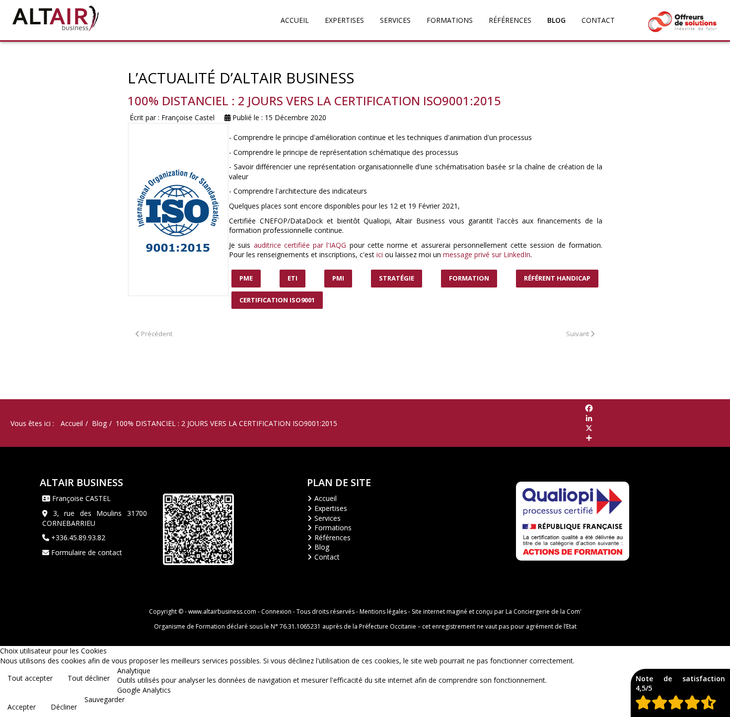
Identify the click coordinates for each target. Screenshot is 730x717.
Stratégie (396, 278)
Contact (598, 20)
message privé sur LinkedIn (486, 254)
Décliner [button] (64, 707)
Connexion (276, 611)
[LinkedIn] (657, 418)
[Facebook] (657, 408)
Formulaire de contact (85, 552)
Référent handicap (557, 278)
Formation (469, 278)
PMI (338, 278)
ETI (292, 278)
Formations (450, 20)
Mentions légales (383, 611)
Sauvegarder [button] (104, 699)
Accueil (295, 20)
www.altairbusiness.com (222, 611)
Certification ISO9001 (277, 299)
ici (379, 254)
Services (395, 20)
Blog (556, 20)
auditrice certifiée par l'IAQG (300, 245)
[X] (657, 428)
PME (246, 278)
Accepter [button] (21, 707)
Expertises (344, 20)
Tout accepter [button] (30, 678)
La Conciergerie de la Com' (544, 611)
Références (510, 20)
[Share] (657, 438)
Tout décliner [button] (89, 678)
